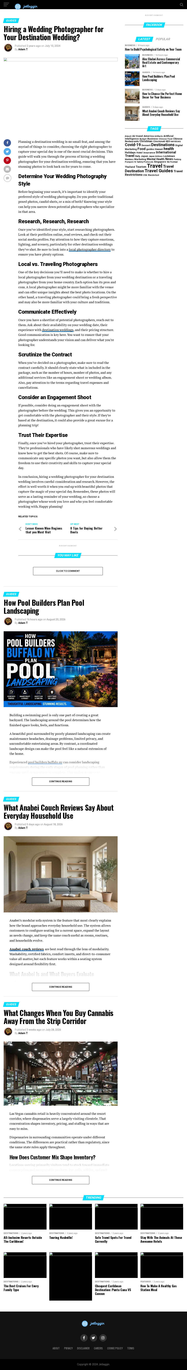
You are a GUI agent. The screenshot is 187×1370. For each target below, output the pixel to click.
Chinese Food (165, 139)
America (149, 136)
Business (152, 138)
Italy (137, 156)
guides (150, 149)
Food (142, 149)
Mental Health (156, 159)
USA (145, 175)
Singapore (160, 161)
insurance (149, 152)
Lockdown (169, 156)
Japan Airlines (156, 156)
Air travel (137, 136)
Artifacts (158, 136)
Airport (128, 136)
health (169, 148)
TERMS (130, 1348)
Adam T (23, 49)
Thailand (130, 166)
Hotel (139, 152)
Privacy (68, 1348)
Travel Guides (159, 170)
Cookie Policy (115, 1348)
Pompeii (129, 162)
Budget (143, 139)
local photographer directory (90, 249)
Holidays (130, 152)
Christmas (146, 141)
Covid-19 (133, 144)
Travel (154, 166)
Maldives (129, 159)
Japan (144, 156)
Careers (98, 1348)
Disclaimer (83, 1348)
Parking (177, 159)
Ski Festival (172, 162)
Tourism (141, 166)
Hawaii (159, 149)
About (56, 1348)
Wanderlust (153, 175)
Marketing (140, 159)
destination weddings (57, 330)
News (169, 159)
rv (135, 161)
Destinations (163, 144)
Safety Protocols (145, 162)
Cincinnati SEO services (167, 141)
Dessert (146, 145)
